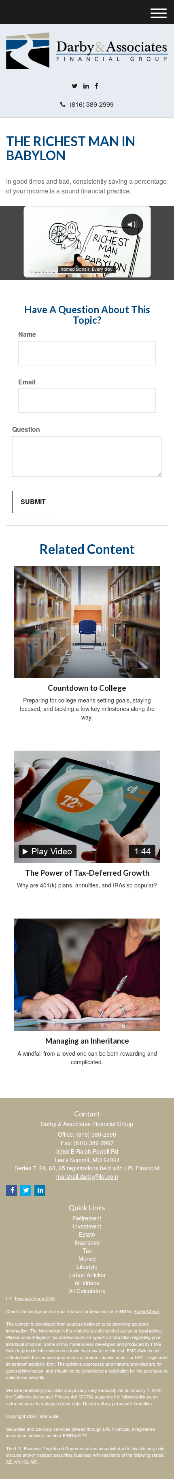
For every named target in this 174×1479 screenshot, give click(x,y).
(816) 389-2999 (92, 104)
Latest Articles (87, 1275)
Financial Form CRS (35, 1298)
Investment (87, 1226)
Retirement (87, 1218)
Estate (87, 1234)
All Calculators (87, 1291)
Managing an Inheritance (87, 1040)
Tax (87, 1250)
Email (26, 382)
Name (27, 334)
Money (87, 1258)
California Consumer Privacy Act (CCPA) (53, 1396)
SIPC (82, 1435)
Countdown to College (87, 687)
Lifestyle (87, 1267)
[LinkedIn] (86, 86)
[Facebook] (96, 86)
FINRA (69, 1435)
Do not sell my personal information (117, 1403)
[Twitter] (75, 86)
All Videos (87, 1283)
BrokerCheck (147, 1311)
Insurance (87, 1242)
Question (26, 429)
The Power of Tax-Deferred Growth (87, 872)
